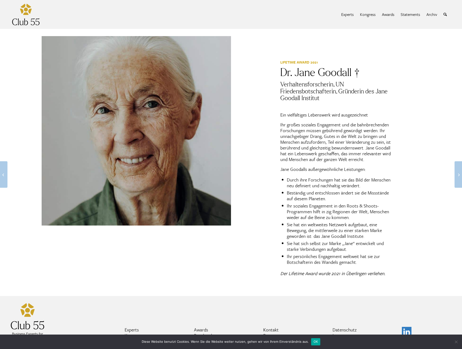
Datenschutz (345, 329)
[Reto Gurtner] (458, 174)
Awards (201, 329)
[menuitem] (347, 14)
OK (316, 341)
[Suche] (445, 14)
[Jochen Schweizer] (3, 174)
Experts (132, 329)
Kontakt (271, 329)
